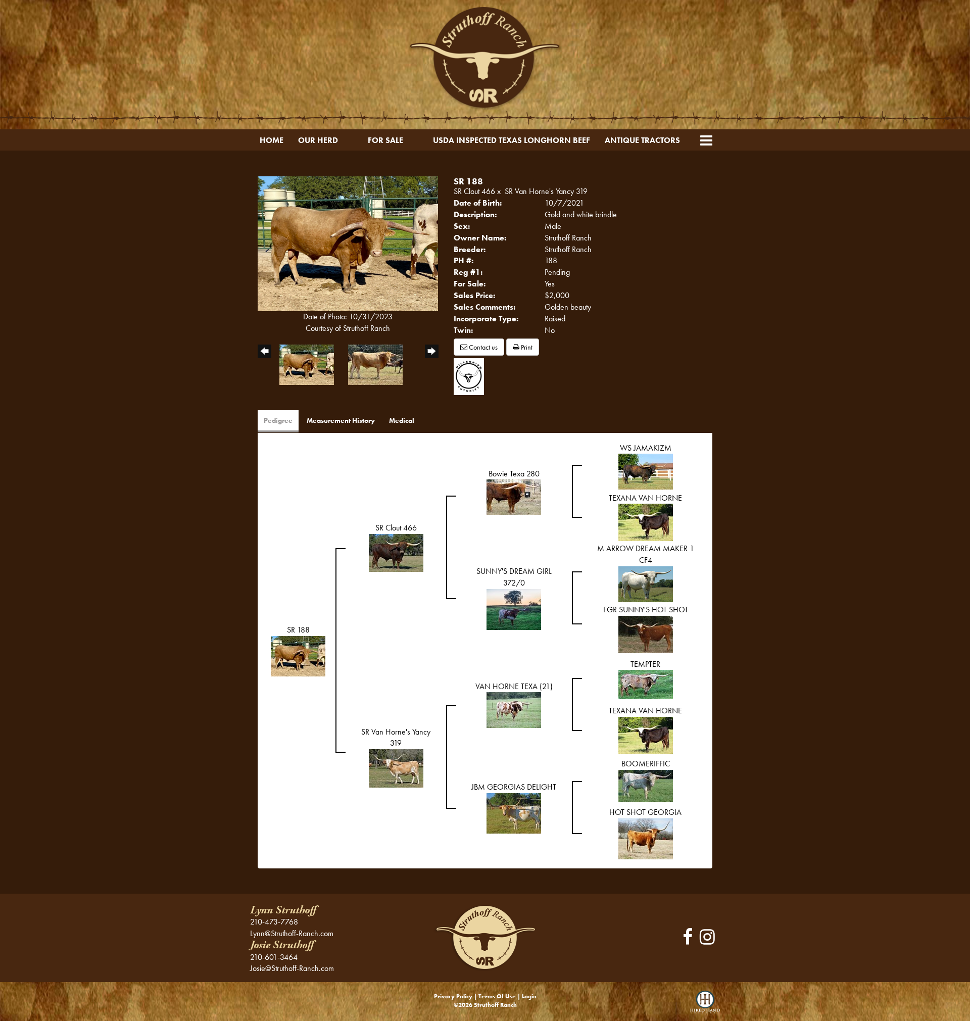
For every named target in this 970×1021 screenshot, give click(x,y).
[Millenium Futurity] (471, 375)
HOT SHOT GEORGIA (645, 812)
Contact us (482, 347)
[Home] (484, 936)
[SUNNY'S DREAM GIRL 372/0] (514, 608)
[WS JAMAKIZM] (645, 470)
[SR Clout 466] (396, 552)
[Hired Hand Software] (705, 1006)
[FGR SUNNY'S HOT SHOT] (645, 633)
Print (525, 347)
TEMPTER (645, 664)
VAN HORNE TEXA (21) (514, 686)
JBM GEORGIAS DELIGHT (513, 787)
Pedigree (278, 420)
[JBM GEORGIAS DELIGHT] (514, 812)
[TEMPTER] (645, 683)
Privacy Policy (453, 996)
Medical (401, 420)
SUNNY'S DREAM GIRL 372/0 (514, 577)
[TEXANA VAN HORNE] (645, 521)
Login (529, 996)
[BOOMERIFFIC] (645, 785)
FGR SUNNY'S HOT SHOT (645, 609)
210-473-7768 (274, 921)
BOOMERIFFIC (645, 763)
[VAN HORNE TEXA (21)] (514, 709)
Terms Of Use (497, 996)
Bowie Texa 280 (514, 473)
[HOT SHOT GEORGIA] (645, 838)
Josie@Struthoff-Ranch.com (292, 968)
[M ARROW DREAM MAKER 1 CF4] (645, 583)
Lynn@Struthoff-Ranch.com (291, 933)
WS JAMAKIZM (645, 448)
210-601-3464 (274, 957)
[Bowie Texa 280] (514, 496)
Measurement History (341, 420)
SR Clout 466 (474, 191)
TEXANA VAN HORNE (645, 498)
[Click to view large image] (348, 242)
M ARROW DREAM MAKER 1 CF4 (645, 554)
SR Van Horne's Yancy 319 (546, 191)
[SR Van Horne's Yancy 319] (396, 767)
